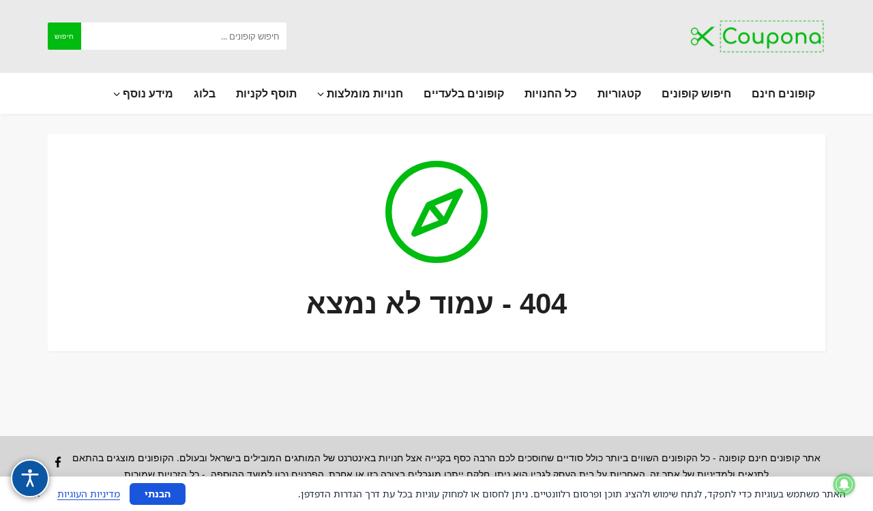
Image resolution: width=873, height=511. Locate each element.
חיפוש (64, 36)
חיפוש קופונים (696, 93)
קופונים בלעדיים (464, 93)
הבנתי (158, 493)
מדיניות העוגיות (88, 493)
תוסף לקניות (266, 93)
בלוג (205, 93)
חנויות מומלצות (363, 93)
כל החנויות (550, 93)
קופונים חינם (783, 93)
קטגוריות (619, 93)
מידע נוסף (146, 93)
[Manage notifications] (844, 484)
